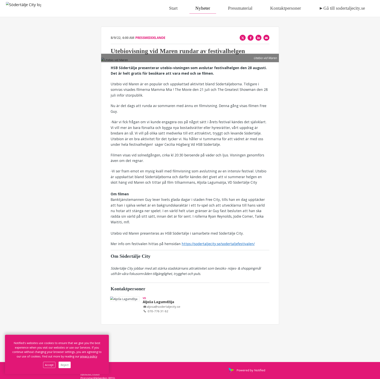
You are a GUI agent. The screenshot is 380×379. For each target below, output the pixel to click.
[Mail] (266, 38)
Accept (49, 365)
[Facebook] (251, 38)
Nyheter (202, 8)
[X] (243, 38)
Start (173, 8)
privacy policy (88, 356)
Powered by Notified (251, 370)
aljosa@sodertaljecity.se (163, 306)
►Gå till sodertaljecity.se (342, 8)
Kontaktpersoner (285, 8)
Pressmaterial (240, 8)
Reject (65, 365)
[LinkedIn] (258, 38)
